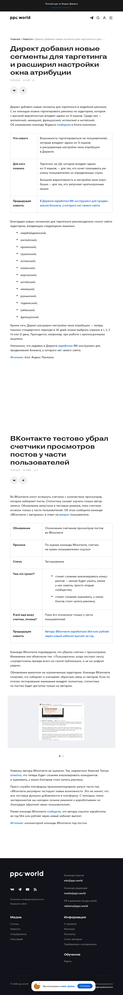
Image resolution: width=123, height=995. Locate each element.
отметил (15, 775)
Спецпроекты (18, 934)
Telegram (23, 90)
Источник (16, 357)
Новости (15, 928)
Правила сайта (18, 903)
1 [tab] (60, 756)
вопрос (64, 514)
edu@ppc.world (73, 880)
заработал (65, 346)
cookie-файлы (67, 986)
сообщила (64, 124)
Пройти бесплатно (60, 7)
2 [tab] (63, 756)
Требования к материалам (80, 944)
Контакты (69, 934)
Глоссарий (16, 939)
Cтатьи (14, 923)
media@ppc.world (75, 893)
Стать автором (73, 939)
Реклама (69, 928)
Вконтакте (14, 90)
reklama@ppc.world (76, 906)
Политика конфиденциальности (27, 899)
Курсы (67, 961)
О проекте (70, 923)
